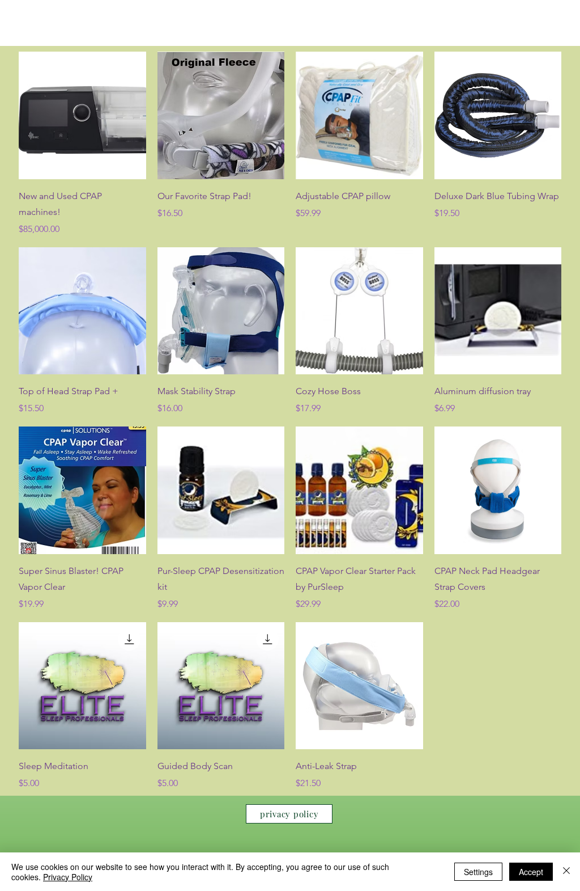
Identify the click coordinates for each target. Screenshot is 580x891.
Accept (531, 871)
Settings (478, 871)
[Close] (566, 872)
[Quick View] (82, 115)
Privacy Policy (67, 876)
